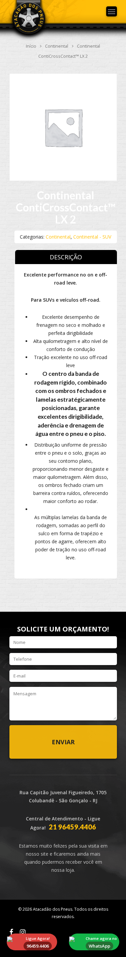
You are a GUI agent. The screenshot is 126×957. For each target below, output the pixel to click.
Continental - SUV (92, 237)
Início (31, 46)
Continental (56, 46)
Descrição (66, 257)
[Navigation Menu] (111, 11)
